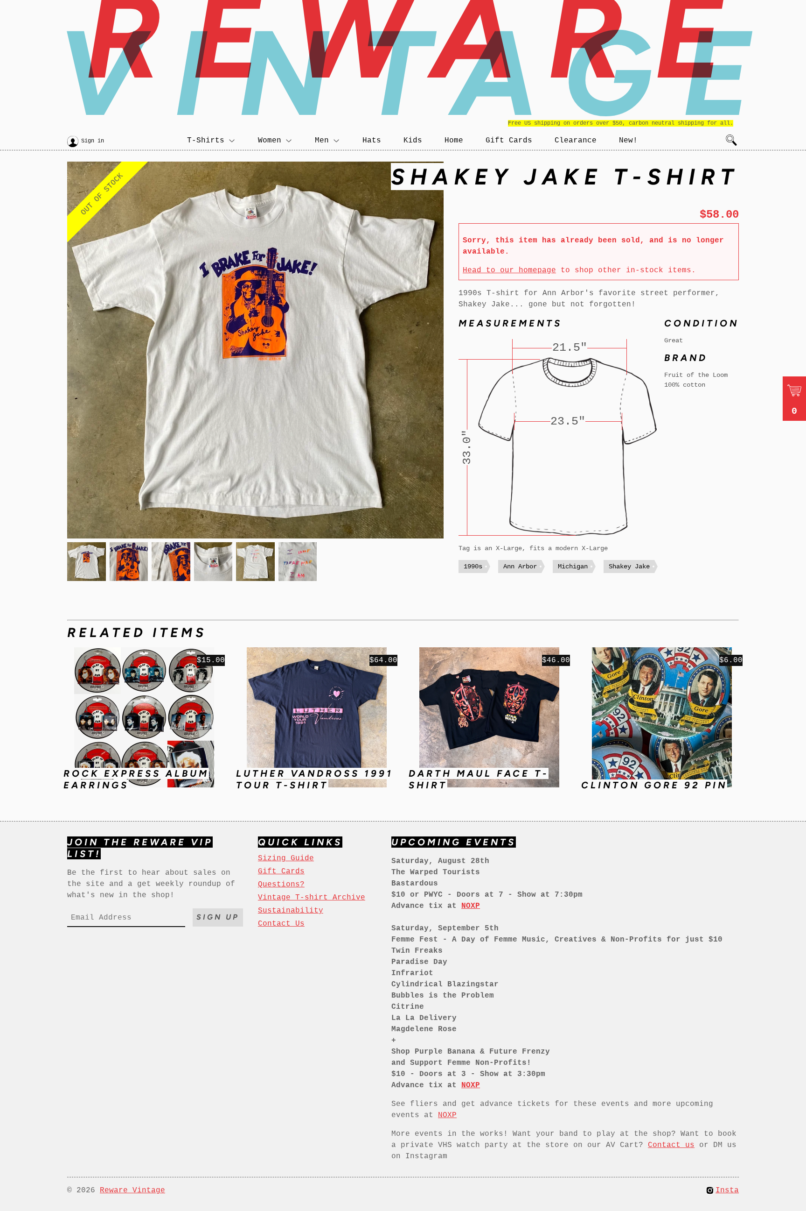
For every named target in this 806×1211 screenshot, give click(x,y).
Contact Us (281, 924)
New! (628, 140)
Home (454, 140)
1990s (473, 566)
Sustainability (290, 910)
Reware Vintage (132, 1190)
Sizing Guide (286, 858)
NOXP (447, 1115)
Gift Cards (509, 140)
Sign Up (217, 917)
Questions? (281, 884)
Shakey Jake (629, 566)
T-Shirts (205, 140)
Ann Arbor (520, 566)
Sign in (92, 141)
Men (322, 140)
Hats (371, 140)
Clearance (576, 140)
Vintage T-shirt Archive (311, 897)
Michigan (573, 566)
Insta (727, 1190)
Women (269, 140)
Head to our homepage (509, 270)
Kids (412, 140)
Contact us (671, 1145)
